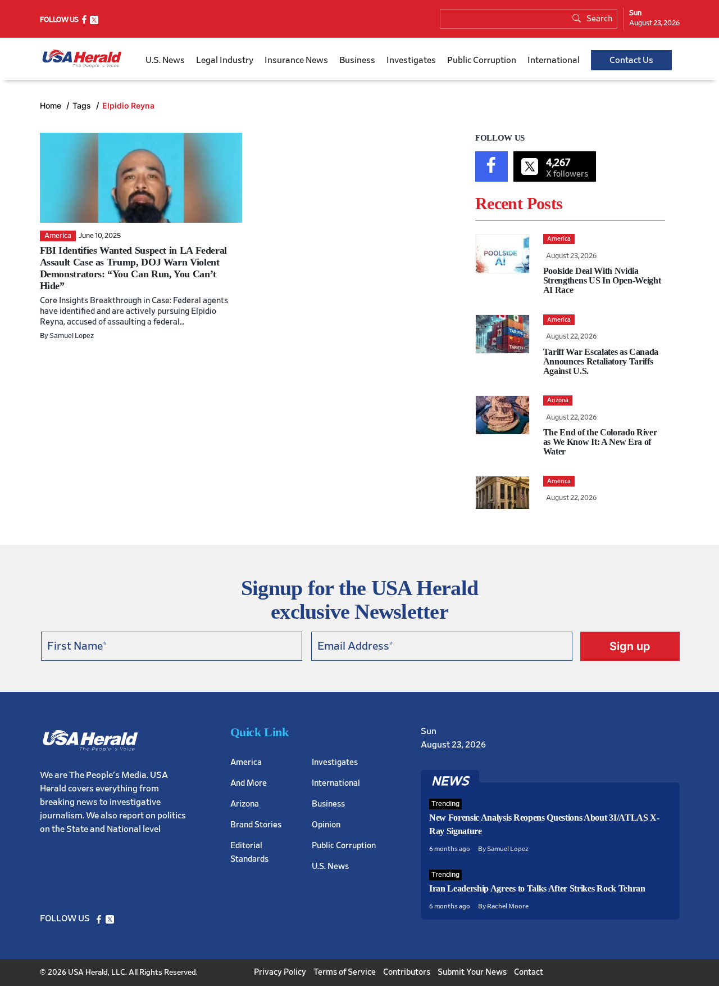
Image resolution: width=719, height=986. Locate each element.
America (246, 762)
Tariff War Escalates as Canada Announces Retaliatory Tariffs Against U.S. (600, 361)
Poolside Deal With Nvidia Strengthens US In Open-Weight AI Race (602, 280)
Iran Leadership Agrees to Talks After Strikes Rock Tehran (537, 888)
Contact (528, 972)
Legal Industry (224, 60)
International (553, 60)
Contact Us (631, 60)
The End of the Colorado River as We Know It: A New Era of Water (600, 441)
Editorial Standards (249, 852)
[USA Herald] (82, 59)
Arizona (244, 804)
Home (51, 105)
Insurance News (296, 60)
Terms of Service (344, 972)
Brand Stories (255, 825)
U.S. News (165, 60)
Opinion (326, 825)
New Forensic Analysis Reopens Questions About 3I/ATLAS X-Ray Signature (544, 824)
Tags (82, 105)
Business (357, 60)
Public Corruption (481, 60)
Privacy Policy (280, 972)
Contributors (406, 972)
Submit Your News (472, 972)
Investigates (411, 60)
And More (248, 783)
